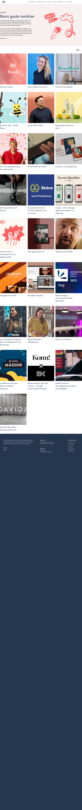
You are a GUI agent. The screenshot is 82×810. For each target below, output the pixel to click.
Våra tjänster (31, 1)
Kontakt (69, 1)
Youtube (70, 451)
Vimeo (69, 447)
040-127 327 (43, 450)
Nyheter (54, 1)
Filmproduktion (39, 1)
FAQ (65, 1)
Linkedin (70, 444)
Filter (78, 50)
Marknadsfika (60, 1)
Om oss (49, 1)
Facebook (70, 449)
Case (45, 1)
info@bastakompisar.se (46, 451)
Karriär (5, 449)
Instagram (70, 442)
